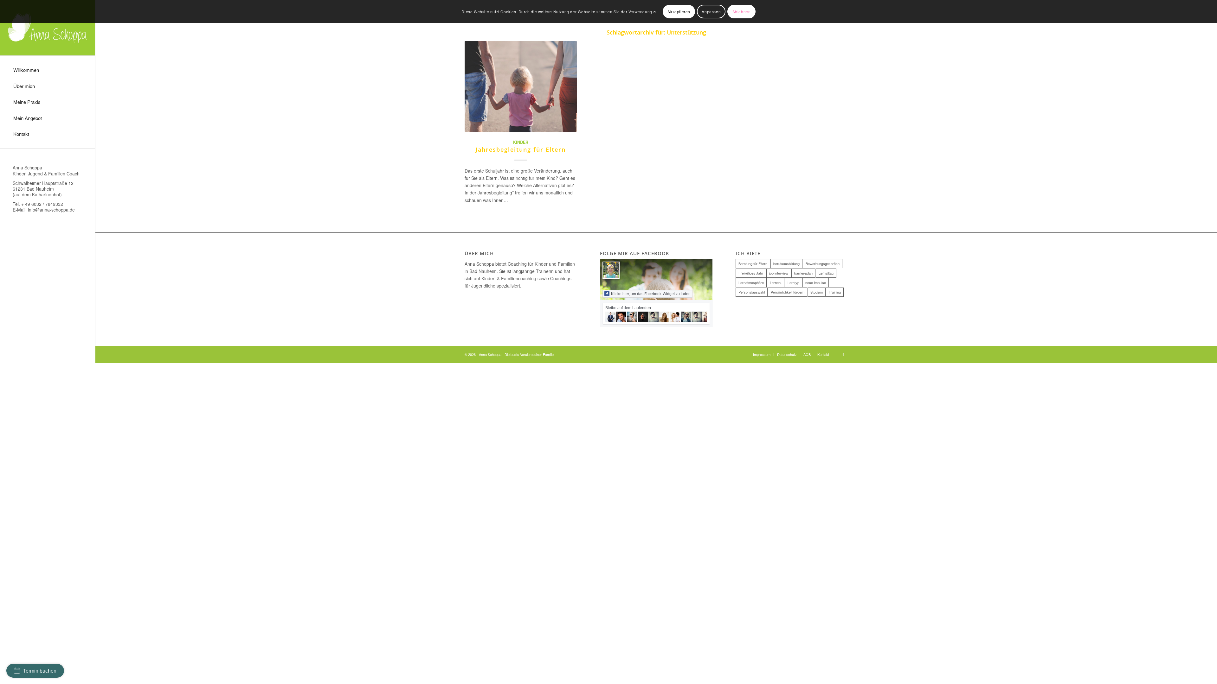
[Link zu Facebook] (843, 354)
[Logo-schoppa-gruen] (47, 27)
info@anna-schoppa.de (51, 209)
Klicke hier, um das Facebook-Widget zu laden (651, 294)
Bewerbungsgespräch (823, 263)
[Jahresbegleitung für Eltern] (521, 86)
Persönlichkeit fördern (787, 291)
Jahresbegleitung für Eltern (521, 149)
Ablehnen (741, 11)
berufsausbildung (786, 263)
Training (835, 291)
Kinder (520, 142)
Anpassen (711, 11)
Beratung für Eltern (752, 263)
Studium (816, 291)
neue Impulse (815, 282)
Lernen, (776, 282)
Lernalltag (826, 273)
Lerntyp (793, 282)
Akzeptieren (678, 11)
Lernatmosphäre (751, 282)
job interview (778, 273)
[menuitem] (47, 70)
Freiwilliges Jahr (750, 273)
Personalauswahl (751, 291)
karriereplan (803, 273)
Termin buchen (39, 671)
